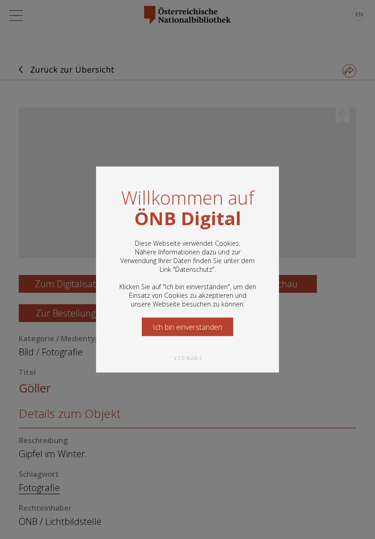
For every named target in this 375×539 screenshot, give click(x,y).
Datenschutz (193, 269)
